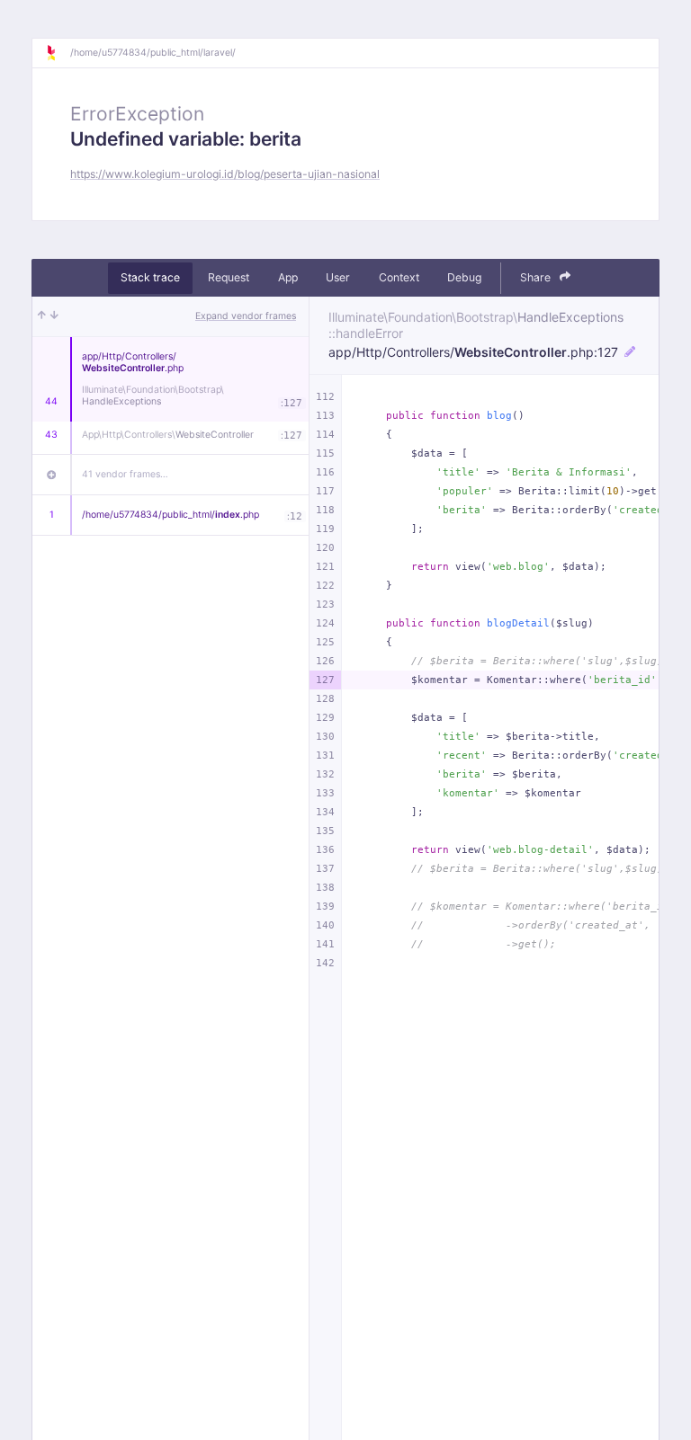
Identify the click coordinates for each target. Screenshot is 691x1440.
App (288, 277)
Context (399, 277)
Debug (464, 277)
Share (536, 277)
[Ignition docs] (57, 53)
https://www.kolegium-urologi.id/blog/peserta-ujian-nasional (225, 174)
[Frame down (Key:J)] (54, 316)
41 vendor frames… (125, 474)
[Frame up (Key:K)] (42, 316)
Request (228, 277)
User (338, 277)
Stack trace (150, 277)
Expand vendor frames (245, 316)
